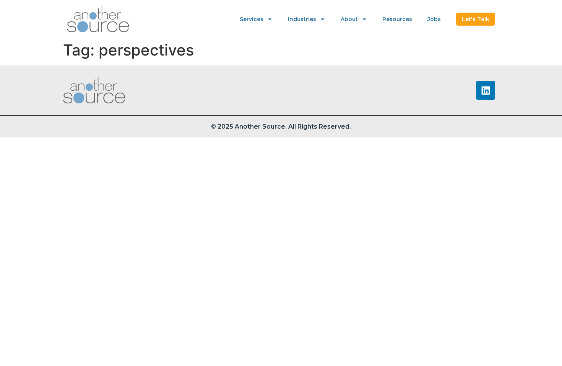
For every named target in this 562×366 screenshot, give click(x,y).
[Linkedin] (485, 90)
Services (251, 19)
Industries (302, 19)
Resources (397, 19)
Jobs (434, 19)
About (349, 19)
